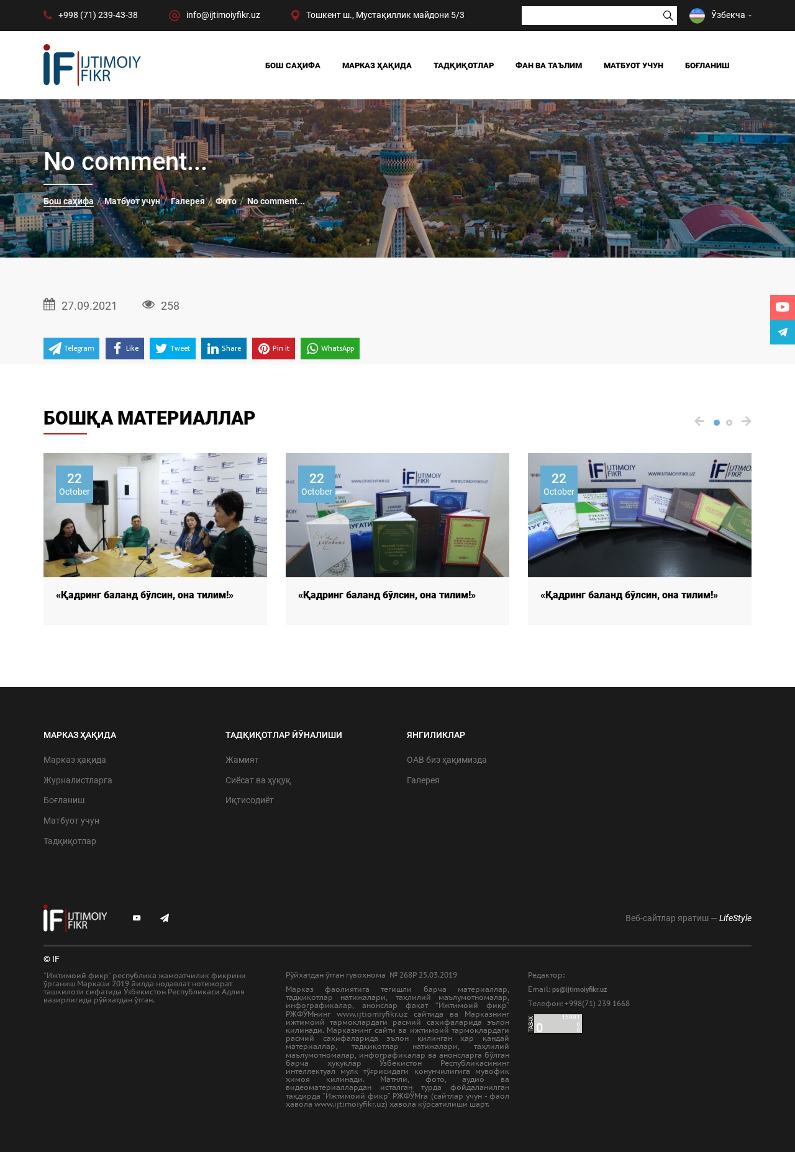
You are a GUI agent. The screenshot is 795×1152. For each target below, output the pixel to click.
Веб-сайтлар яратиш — (688, 918)
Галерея (188, 201)
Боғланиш (707, 65)
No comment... (276, 201)
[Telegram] (782, 332)
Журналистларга (77, 780)
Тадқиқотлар (464, 65)
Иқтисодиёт (249, 800)
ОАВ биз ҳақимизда (447, 760)
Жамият (242, 760)
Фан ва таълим (549, 65)
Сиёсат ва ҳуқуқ (258, 780)
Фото (226, 201)
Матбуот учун (633, 65)
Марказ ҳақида (377, 65)
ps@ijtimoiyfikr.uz (579, 990)
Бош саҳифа (292, 65)
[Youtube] (782, 307)
